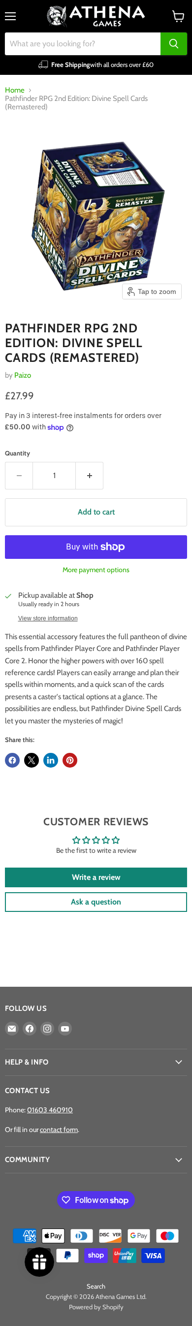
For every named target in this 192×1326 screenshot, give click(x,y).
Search (96, 1286)
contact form (59, 1129)
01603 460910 (50, 1109)
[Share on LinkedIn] (50, 760)
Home (15, 90)
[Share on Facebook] (12, 760)
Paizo (22, 375)
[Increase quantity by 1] (89, 475)
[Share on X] (31, 760)
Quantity (17, 453)
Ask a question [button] (96, 901)
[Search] (173, 43)
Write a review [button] (96, 877)
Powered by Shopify (96, 1307)
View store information (48, 618)
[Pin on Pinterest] (70, 760)
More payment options (96, 570)
